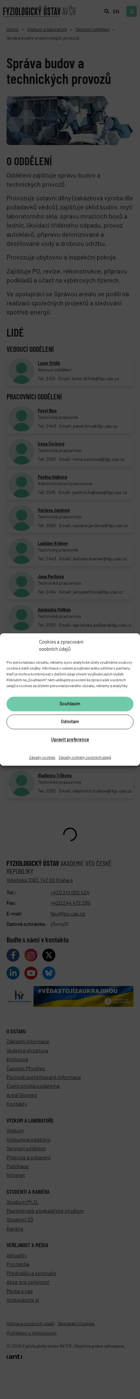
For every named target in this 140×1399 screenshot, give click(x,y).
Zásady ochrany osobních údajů (85, 757)
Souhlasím (70, 704)
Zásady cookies (42, 757)
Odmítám (70, 722)
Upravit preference (70, 739)
